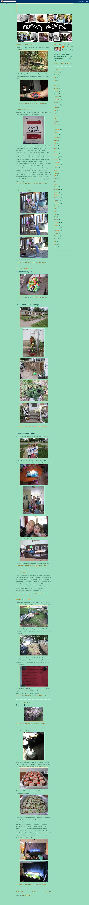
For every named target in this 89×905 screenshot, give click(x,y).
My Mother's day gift (24, 271)
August (56, 75)
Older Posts (48, 891)
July (55, 77)
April (55, 85)
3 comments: (43, 297)
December (57, 96)
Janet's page (68, 47)
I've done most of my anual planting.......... (32, 304)
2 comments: (43, 593)
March (56, 88)
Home (34, 891)
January (56, 94)
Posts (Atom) (26, 895)
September (57, 72)
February (56, 91)
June (55, 80)
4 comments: (43, 103)
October (56, 102)
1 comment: (43, 262)
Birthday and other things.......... (28, 433)
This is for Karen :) (23, 705)
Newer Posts (19, 891)
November (57, 99)
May (55, 83)
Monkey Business (44, 8)
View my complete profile (63, 63)
